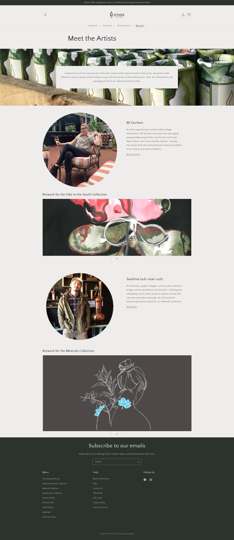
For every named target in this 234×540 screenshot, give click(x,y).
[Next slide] (123, 259)
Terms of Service (100, 507)
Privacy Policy (99, 503)
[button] (45, 15)
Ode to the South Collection (55, 484)
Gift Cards (97, 498)
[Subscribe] (138, 462)
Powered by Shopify (126, 534)
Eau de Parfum (49, 498)
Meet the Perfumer (101, 479)
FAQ (95, 484)
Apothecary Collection (52, 493)
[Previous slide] (111, 259)
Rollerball (47, 512)
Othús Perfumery (112, 534)
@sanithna (131, 307)
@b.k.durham (133, 154)
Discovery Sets (49, 517)
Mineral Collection (51, 488)
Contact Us (98, 488)
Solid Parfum (48, 507)
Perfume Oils (48, 503)
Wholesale (97, 493)
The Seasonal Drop (51, 479)
